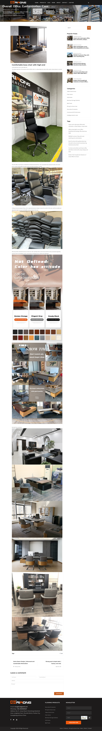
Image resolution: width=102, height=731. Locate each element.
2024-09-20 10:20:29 (77, 45)
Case (48, 2)
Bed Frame (69, 103)
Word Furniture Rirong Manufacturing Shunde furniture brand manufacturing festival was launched (80, 64)
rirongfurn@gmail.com (21, 707)
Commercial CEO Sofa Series (73, 112)
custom (71, 2)
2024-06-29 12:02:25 (77, 53)
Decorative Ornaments (72, 109)
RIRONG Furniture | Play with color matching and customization (81, 55)
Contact (64, 2)
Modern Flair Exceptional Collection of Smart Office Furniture (80, 81)
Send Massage (59, 693)
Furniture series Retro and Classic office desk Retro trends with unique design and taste (81, 72)
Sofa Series (69, 97)
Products (43, 2)
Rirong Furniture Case (72, 106)
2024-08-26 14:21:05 (77, 36)
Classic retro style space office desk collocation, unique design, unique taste (81, 38)
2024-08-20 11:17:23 (77, 62)
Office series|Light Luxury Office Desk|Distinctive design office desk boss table (81, 47)
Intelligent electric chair (72, 115)
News (53, 2)
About (59, 2)
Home (36, 2)
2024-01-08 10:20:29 (77, 79)
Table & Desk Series (71, 91)
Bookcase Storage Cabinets (73, 100)
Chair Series (70, 94)
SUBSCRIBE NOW (73, 722)
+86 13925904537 (22, 709)
